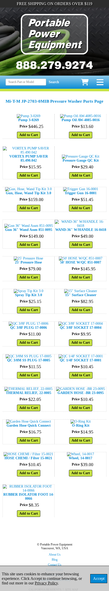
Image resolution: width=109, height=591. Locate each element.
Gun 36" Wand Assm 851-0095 (28, 230)
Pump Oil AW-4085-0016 (81, 120)
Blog (55, 559)
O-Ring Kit (80, 425)
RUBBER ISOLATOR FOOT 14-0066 (28, 496)
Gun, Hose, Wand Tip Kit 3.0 (28, 193)
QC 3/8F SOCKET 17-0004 (80, 328)
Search (54, 82)
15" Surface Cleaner (80, 295)
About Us (55, 554)
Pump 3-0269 (28, 120)
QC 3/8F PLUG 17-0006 (28, 328)
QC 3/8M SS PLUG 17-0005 (28, 360)
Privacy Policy (46, 583)
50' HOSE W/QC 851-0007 (80, 262)
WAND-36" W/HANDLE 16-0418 (80, 230)
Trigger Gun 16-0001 (81, 193)
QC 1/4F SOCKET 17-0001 (80, 360)
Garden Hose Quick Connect (29, 425)
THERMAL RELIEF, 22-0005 (28, 393)
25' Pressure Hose (28, 262)
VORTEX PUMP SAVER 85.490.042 (28, 158)
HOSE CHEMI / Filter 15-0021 (28, 458)
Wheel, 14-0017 (80, 458)
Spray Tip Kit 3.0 (28, 295)
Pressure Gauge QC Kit (81, 160)
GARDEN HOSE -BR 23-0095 (81, 393)
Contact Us (54, 564)
